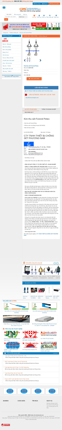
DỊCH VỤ (49, 401)
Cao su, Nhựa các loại (8, 57)
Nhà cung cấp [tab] (17, 14)
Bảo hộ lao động (7, 46)
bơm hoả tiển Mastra (49, 297)
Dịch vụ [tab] (25, 14)
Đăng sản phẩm (55, 3)
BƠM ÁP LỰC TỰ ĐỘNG (34, 297)
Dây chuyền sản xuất (8, 68)
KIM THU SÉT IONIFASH (50, 277)
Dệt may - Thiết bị (7, 71)
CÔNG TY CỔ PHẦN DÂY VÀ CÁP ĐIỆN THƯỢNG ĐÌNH (29, 339)
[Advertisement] (41, 249)
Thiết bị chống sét (14, 32)
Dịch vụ (44, 17)
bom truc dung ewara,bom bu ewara (25, 297)
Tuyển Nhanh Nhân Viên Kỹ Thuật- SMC (14, 373)
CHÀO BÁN (21, 401)
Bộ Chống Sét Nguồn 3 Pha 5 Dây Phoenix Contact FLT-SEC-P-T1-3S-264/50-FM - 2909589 (44, 324)
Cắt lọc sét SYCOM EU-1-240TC (28, 277)
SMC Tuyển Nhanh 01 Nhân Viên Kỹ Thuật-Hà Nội (16, 361)
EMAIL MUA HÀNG (34, 78)
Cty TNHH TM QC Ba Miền (47, 338)
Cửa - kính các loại (7, 63)
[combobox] (27, 17)
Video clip (56, 17)
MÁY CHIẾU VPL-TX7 (56, 297)
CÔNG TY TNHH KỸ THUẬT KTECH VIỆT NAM (47, 350)
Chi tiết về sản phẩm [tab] (31, 109)
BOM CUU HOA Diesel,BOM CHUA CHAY (41, 297)
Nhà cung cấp (49, 17)
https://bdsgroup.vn (29, 421)
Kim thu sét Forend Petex (26, 32)
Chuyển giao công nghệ (8, 60)
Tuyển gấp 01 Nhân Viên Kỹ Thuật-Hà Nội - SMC (15, 355)
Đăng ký (46, 3)
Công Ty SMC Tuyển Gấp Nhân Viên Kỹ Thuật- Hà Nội (17, 379)
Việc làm (34, 17)
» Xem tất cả (55, 353)
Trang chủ (5, 32)
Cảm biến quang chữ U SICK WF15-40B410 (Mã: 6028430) (44, 311)
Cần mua (39, 17)
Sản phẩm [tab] (9, 14)
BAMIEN (5, 401)
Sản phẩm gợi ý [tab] (29, 112)
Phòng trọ (21, 421)
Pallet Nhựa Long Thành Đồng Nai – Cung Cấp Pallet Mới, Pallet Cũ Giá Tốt (16, 324)
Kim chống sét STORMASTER (43, 277)
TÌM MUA (35, 401)
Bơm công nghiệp (7, 49)
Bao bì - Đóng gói (7, 44)
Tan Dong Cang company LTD (29, 349)
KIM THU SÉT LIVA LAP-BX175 (35, 277)
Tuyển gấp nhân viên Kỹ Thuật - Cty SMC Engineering (17, 367)
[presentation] (55, 263)
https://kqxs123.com (38, 421)
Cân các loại (6, 55)
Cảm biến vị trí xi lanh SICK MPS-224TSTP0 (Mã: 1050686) (16, 311)
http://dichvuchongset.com (32, 97)
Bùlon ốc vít (5, 52)
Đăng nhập (37, 3)
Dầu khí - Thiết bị (7, 65)
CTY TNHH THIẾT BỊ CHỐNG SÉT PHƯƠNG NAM (39, 91)
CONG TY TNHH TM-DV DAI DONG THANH (11, 350)
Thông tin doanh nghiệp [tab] (49, 109)
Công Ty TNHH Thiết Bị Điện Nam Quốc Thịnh (12, 339)
